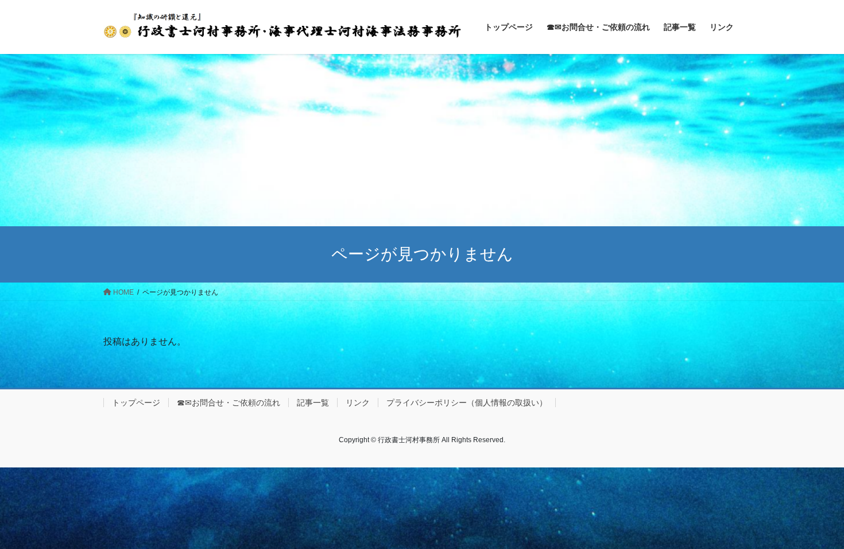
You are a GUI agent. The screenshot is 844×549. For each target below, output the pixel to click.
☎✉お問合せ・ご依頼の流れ (228, 402)
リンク (358, 402)
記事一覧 (313, 402)
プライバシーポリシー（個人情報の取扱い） (466, 402)
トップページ (136, 402)
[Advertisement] (422, 140)
